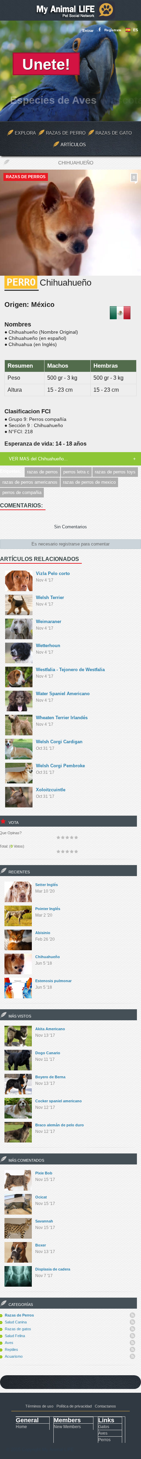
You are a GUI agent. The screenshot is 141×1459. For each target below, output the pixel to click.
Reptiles (11, 1349)
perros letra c (76, 471)
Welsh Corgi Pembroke (60, 765)
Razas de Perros (26, 176)
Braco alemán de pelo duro (59, 1125)
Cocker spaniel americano (58, 1101)
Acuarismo (14, 1356)
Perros (104, 1439)
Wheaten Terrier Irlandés (62, 717)
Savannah (44, 1221)
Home (21, 1426)
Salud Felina (15, 1336)
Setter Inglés (46, 885)
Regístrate (112, 30)
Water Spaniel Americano (63, 693)
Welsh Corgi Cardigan (59, 741)
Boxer (40, 1245)
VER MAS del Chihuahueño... (38, 458)
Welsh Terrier (50, 597)
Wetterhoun (48, 645)
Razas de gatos (18, 1329)
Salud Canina (16, 1322)
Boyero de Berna (50, 1077)
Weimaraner (48, 621)
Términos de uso (39, 1406)
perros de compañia (21, 492)
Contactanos (105, 1406)
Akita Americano (50, 1029)
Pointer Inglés (47, 909)
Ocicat (41, 1197)
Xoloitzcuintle (50, 789)
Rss (132, 1315)
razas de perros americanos (29, 482)
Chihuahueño (47, 957)
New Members (67, 1426)
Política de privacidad (74, 1406)
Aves (9, 1343)
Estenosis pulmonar (53, 981)
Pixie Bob (43, 1173)
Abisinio (42, 933)
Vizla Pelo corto (53, 573)
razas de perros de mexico (89, 482)
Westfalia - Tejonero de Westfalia (70, 669)
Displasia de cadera (52, 1269)
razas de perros (42, 471)
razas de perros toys (115, 471)
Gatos (103, 1426)
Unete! (46, 64)
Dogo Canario (47, 1053)
